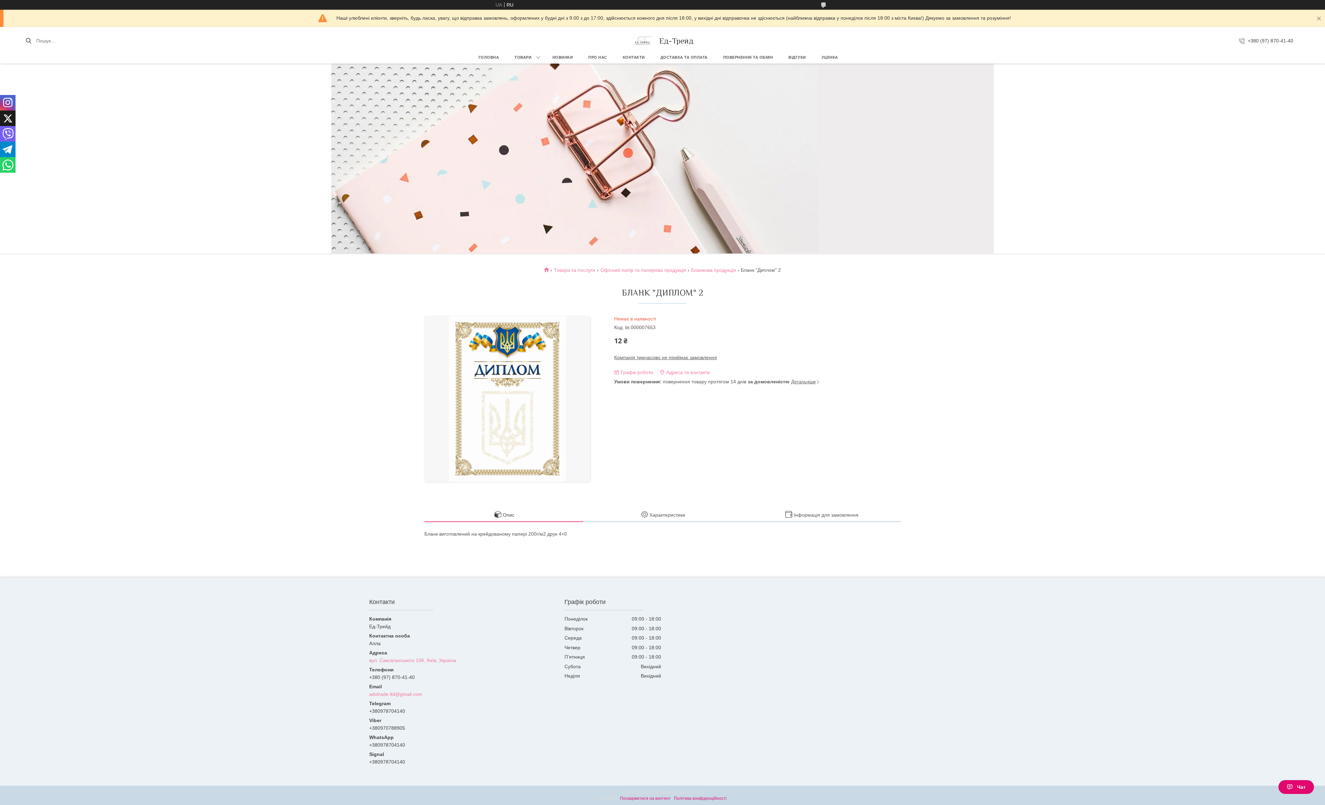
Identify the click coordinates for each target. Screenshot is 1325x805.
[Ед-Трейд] (642, 40)
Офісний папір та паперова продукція (643, 270)
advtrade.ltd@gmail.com (395, 694)
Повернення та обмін (748, 57)
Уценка (830, 57)
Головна (489, 57)
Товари (522, 57)
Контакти (634, 57)
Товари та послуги (574, 270)
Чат (1301, 787)
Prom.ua (696, 792)
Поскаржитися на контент (645, 798)
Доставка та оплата (684, 57)
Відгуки (797, 57)
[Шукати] (28, 41)
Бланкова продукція (713, 270)
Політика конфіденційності (700, 798)
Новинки (562, 57)
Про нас (597, 57)
